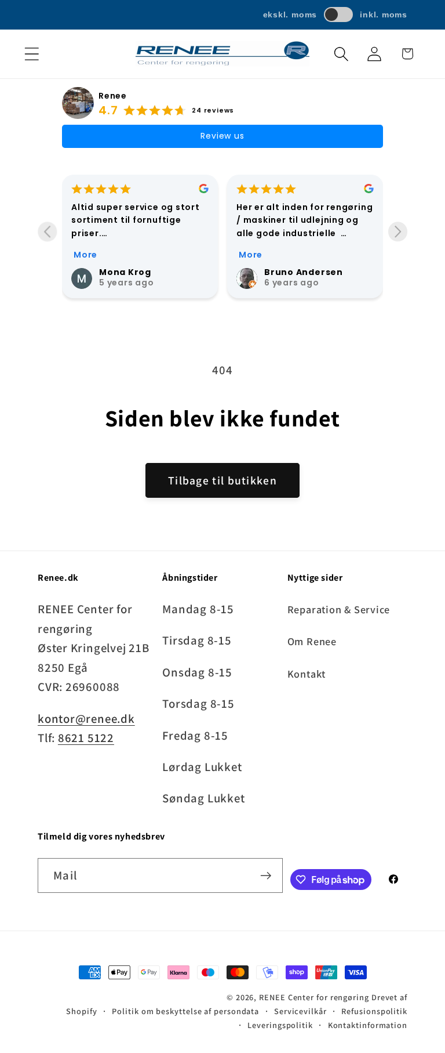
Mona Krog (125, 272)
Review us (222, 136)
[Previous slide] (47, 231)
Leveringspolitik (280, 1024)
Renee (113, 96)
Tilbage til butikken (222, 480)
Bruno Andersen (303, 272)
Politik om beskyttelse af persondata (185, 1010)
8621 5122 (86, 738)
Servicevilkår (300, 1010)
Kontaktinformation (367, 1024)
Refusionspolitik (374, 1010)
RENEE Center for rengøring (314, 997)
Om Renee (312, 641)
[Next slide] (397, 231)
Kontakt (306, 674)
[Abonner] (265, 875)
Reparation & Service (339, 609)
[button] (31, 53)
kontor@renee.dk (86, 718)
